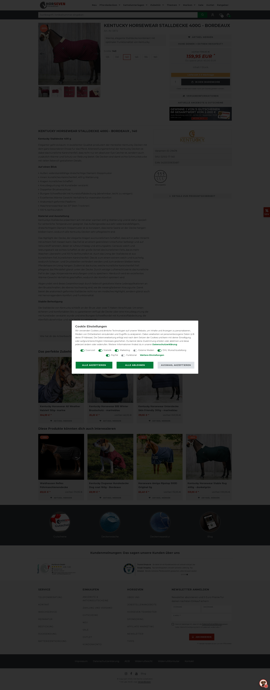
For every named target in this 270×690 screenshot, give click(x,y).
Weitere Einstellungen (152, 355)
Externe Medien (146, 350)
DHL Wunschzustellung (174, 350)
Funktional (131, 355)
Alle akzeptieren (94, 365)
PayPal (114, 355)
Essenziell (90, 350)
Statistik (107, 350)
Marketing (125, 350)
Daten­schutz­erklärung (164, 344)
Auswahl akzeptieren (176, 365)
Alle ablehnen (135, 365)
